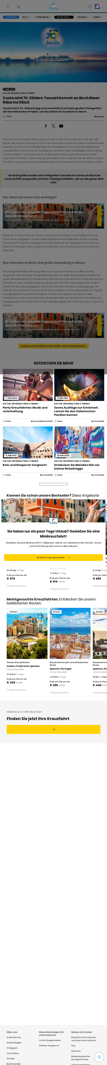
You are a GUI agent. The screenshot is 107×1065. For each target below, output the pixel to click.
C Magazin (12, 1048)
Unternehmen (14, 1037)
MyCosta (76, 1051)
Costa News (13, 1053)
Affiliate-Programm (49, 1045)
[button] (90, 6)
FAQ (73, 1045)
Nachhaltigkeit (14, 1042)
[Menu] (8, 6)
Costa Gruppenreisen (50, 1040)
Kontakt (11, 1058)
